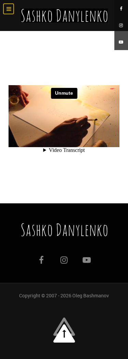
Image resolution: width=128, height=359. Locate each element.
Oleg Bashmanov (90, 295)
